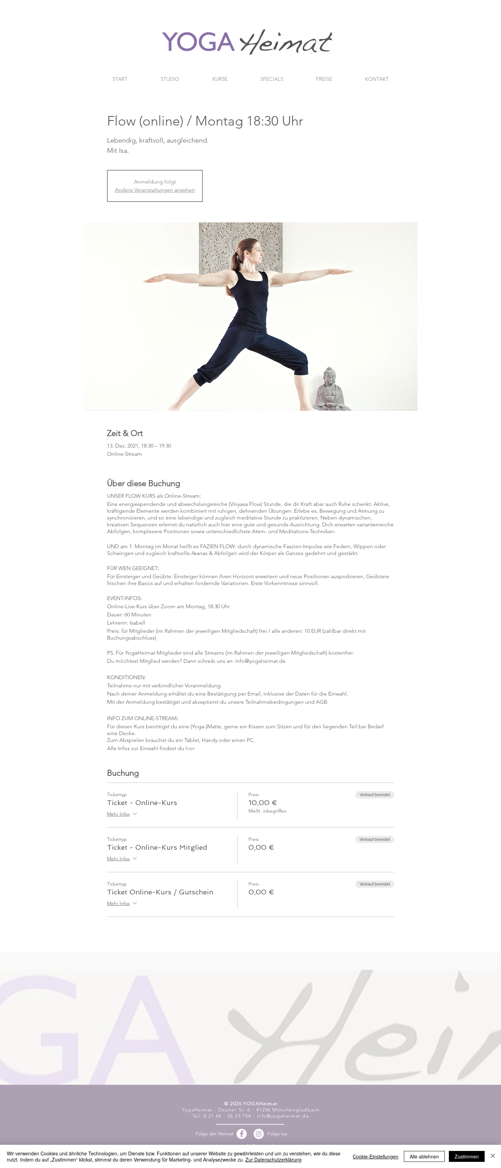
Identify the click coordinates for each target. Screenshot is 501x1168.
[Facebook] (242, 1134)
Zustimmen (467, 1156)
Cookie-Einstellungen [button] (375, 1156)
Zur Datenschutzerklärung (273, 1159)
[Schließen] (493, 1156)
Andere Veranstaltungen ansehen (155, 190)
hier (190, 748)
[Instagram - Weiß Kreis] (259, 1134)
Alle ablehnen (424, 1156)
